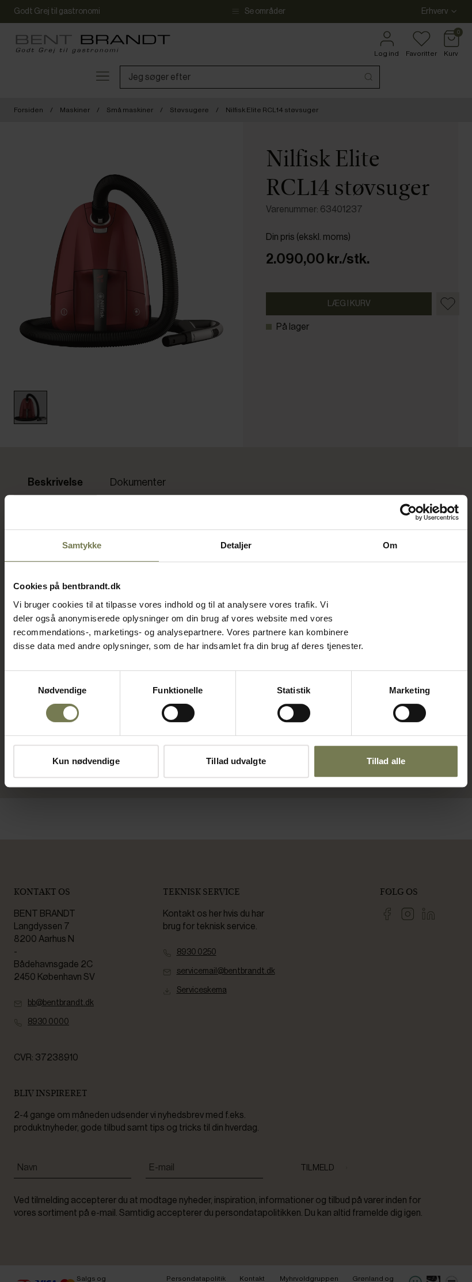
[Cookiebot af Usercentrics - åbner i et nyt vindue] (408, 512)
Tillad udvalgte (236, 761)
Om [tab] (390, 545)
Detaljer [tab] (236, 545)
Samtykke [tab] (82, 545)
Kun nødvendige (85, 761)
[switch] (178, 713)
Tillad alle (386, 761)
